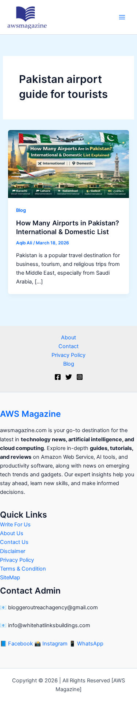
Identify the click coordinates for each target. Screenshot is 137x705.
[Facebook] (57, 377)
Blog (21, 210)
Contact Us (14, 542)
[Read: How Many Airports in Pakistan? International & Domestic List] (68, 163)
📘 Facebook (17, 643)
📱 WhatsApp (86, 643)
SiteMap (10, 577)
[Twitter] (68, 377)
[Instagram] (79, 377)
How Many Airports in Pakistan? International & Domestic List (67, 227)
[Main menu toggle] (122, 17)
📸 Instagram (51, 643)
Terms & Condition (23, 568)
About (68, 337)
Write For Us (15, 524)
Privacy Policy (68, 355)
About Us (11, 533)
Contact (68, 346)
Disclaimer (12, 551)
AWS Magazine (30, 414)
